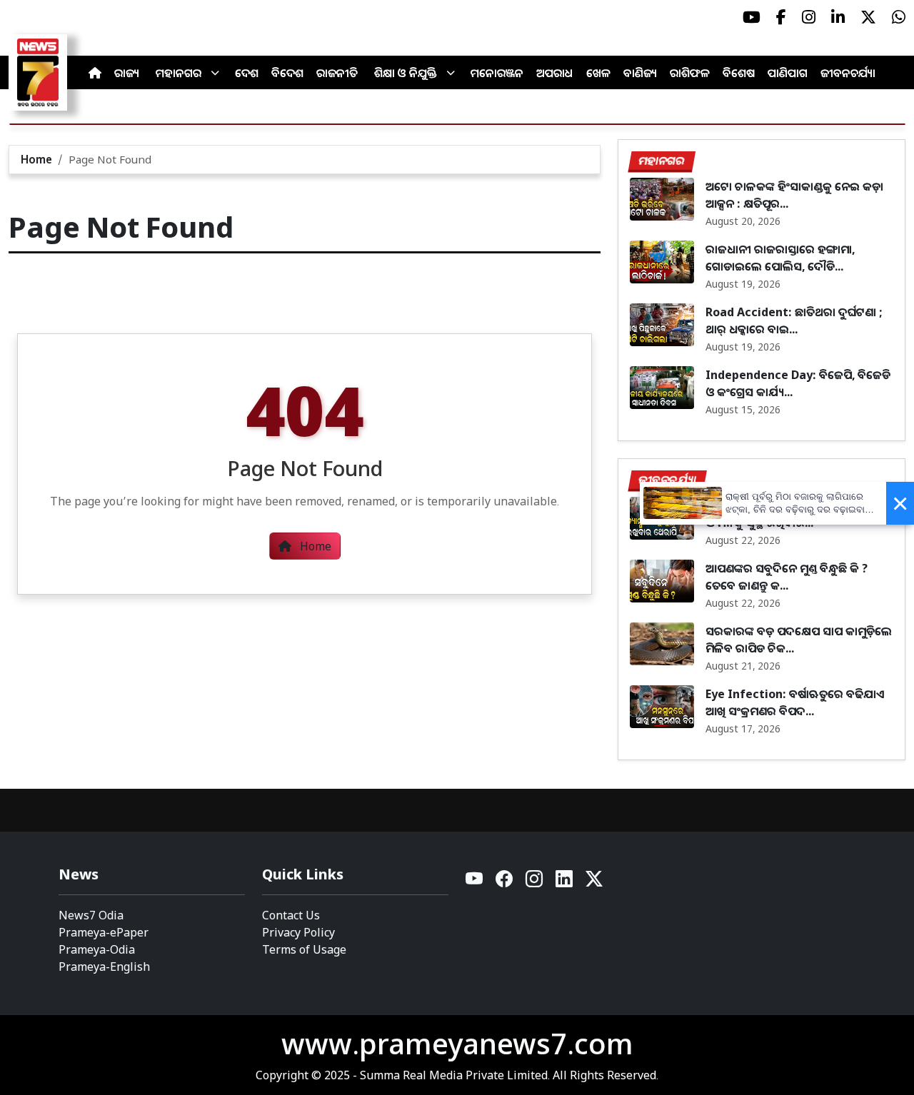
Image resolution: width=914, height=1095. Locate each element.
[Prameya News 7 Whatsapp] (898, 17)
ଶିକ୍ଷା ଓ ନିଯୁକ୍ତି (405, 73)
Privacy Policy (298, 932)
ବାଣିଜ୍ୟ (640, 73)
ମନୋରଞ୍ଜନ (497, 73)
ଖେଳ (598, 73)
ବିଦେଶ (287, 73)
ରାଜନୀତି (337, 73)
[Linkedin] (565, 883)
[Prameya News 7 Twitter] (868, 17)
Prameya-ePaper (104, 932)
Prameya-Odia (97, 949)
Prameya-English (104, 966)
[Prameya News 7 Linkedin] (838, 17)
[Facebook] (505, 883)
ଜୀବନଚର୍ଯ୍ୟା (847, 73)
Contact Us (291, 915)
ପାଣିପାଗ (788, 73)
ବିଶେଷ (739, 73)
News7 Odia (91, 915)
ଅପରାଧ (554, 73)
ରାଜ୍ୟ (126, 73)
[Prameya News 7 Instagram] (808, 17)
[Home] (95, 72)
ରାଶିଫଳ (690, 73)
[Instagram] (535, 883)
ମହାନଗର (178, 73)
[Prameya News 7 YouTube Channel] (751, 17)
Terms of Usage (304, 949)
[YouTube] (475, 883)
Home (36, 159)
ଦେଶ (246, 73)
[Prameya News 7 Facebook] (781, 17)
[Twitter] (594, 883)
